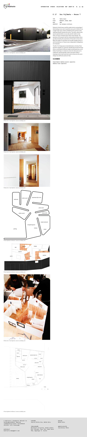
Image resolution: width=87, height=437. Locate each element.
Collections (60, 6)
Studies (52, 6)
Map (66, 6)
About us (71, 6)
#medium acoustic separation (67, 62)
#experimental (56, 62)
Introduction (45, 6)
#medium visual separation (59, 63)
